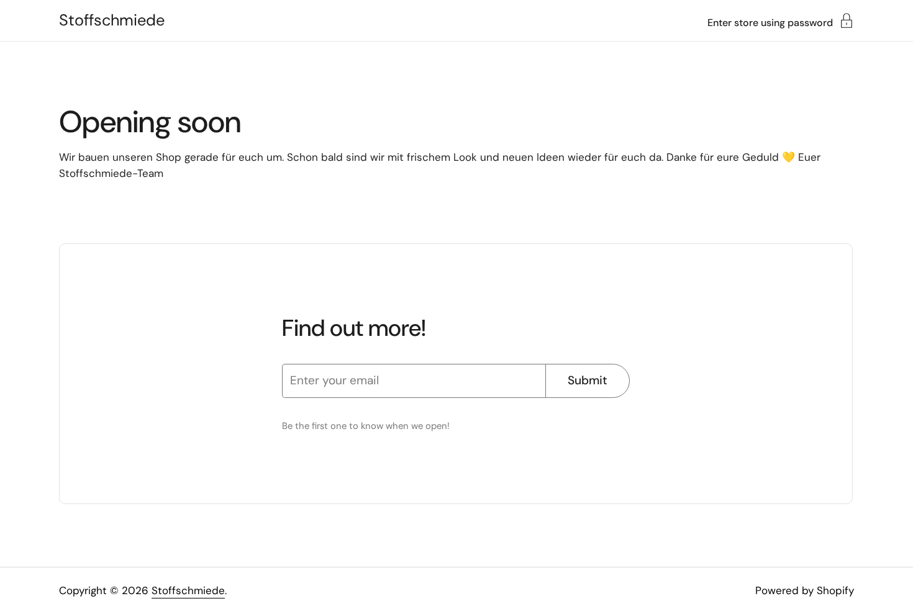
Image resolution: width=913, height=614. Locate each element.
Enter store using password (770, 22)
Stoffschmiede (112, 20)
